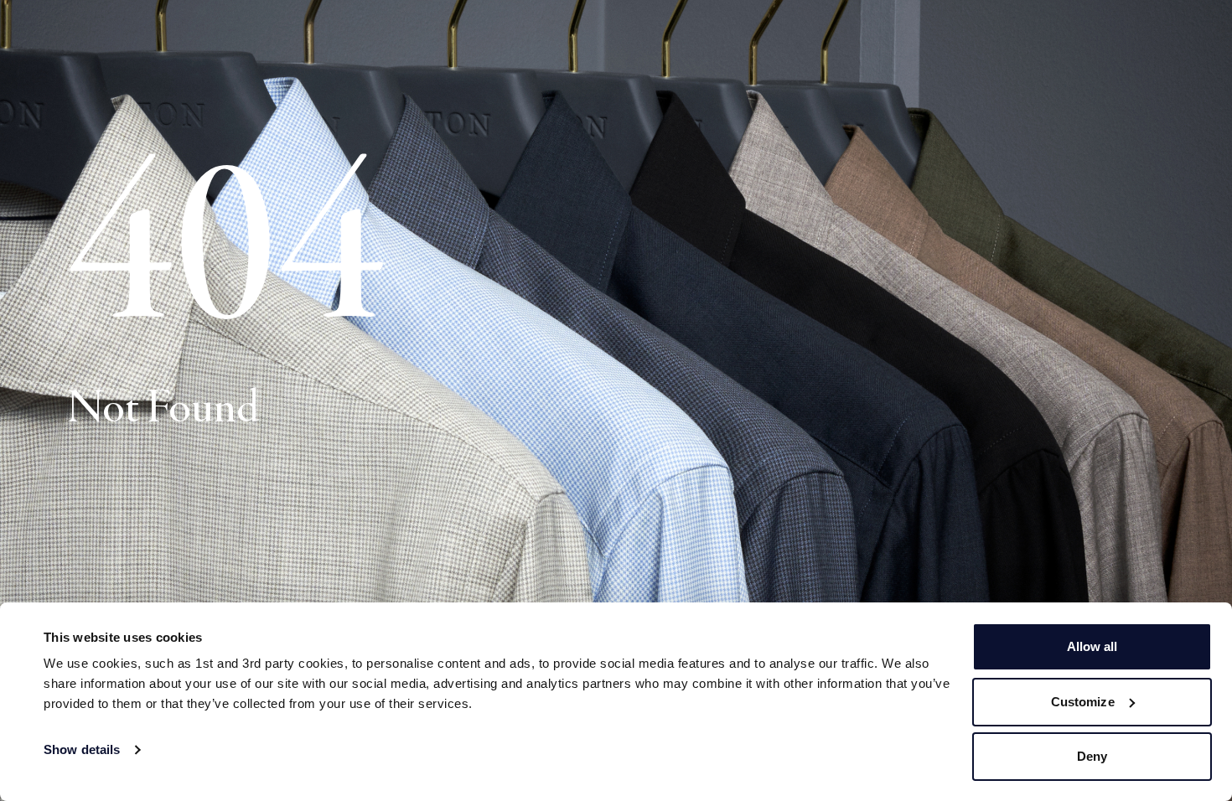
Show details (82, 749)
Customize (1083, 702)
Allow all (1092, 646)
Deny (1092, 756)
